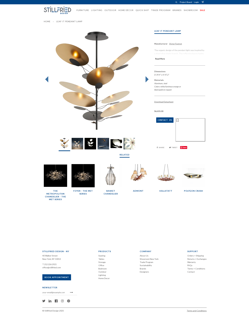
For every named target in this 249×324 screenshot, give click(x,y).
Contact (191, 272)
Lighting (102, 275)
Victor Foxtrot (175, 43)
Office (101, 265)
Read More (160, 58)
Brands (143, 268)
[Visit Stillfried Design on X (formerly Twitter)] (43, 301)
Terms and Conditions (197, 310)
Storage (102, 262)
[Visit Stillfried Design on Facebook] (56, 301)
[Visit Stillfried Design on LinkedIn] (50, 301)
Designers (144, 272)
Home (47, 21)
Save (185, 147)
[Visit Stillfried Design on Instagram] (62, 301)
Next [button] (146, 79)
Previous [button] (47, 79)
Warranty (191, 262)
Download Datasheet (163, 102)
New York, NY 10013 (51, 259)
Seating (101, 255)
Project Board (186, 2)
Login (196, 2)
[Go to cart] (203, 2)
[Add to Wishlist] (190, 129)
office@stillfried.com (51, 267)
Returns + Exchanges (197, 259)
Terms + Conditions (196, 268)
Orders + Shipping (195, 255)
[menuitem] (82, 10)
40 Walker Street (50, 255)
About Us (144, 255)
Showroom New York (149, 259)
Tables (101, 259)
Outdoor (102, 272)
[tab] (64, 144)
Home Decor (104, 278)
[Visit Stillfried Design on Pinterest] (68, 301)
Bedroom (102, 268)
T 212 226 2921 (49, 264)
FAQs (189, 265)
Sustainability (146, 265)
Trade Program (146, 262)
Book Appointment (57, 277)
